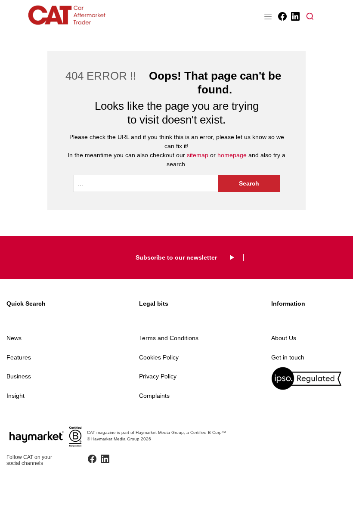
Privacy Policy (157, 376)
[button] (310, 16)
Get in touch (287, 357)
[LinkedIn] (295, 16)
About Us (283, 338)
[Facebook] (282, 16)
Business (18, 376)
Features (18, 357)
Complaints (154, 395)
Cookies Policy (159, 357)
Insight (15, 395)
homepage (232, 155)
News (14, 338)
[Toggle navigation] (268, 16)
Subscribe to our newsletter (176, 257)
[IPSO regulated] (309, 378)
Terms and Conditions (168, 338)
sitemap (197, 155)
